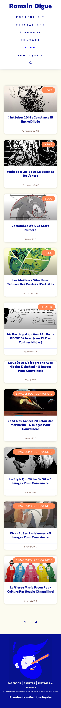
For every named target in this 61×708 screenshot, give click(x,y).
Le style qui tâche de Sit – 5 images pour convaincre (30, 481)
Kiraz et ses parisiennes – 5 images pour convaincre (30, 535)
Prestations (30, 24)
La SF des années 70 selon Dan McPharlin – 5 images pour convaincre (30, 425)
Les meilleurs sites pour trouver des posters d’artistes (30, 282)
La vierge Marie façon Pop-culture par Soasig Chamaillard (30, 589)
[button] (30, 63)
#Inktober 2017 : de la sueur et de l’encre (30, 173)
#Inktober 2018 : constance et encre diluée (30, 119)
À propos (30, 32)
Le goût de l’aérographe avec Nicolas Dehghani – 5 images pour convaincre (30, 366)
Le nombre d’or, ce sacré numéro (30, 228)
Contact (30, 39)
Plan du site (17, 697)
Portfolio (28, 16)
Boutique (28, 55)
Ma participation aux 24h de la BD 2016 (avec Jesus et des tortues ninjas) (30, 338)
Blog (30, 47)
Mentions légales (40, 697)
